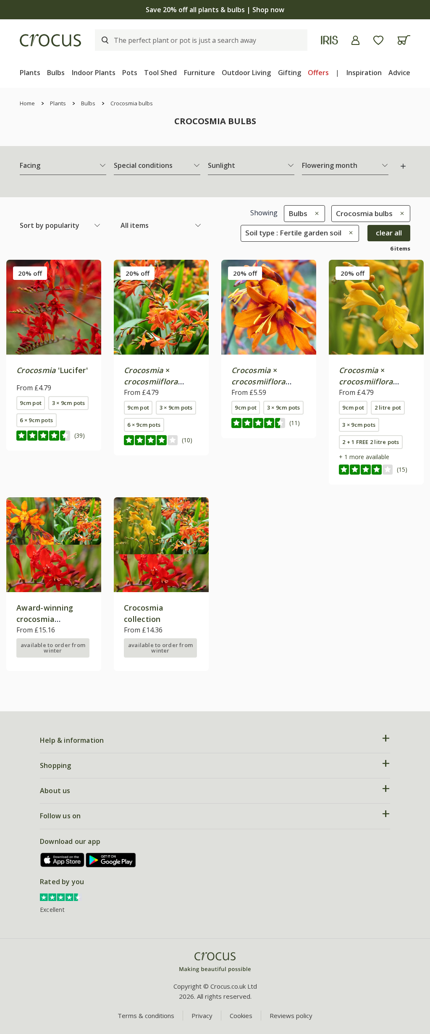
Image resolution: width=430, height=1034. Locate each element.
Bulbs (56, 72)
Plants (30, 72)
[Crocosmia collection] (161, 544)
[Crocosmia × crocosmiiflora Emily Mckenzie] (268, 307)
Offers (318, 72)
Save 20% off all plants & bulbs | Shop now (215, 9)
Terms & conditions (146, 1015)
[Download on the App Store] (62, 860)
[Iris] (329, 40)
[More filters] (403, 166)
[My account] (355, 40)
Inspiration (364, 72)
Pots (129, 72)
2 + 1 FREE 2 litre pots (370, 442)
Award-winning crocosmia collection (44, 619)
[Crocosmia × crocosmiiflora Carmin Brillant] (161, 307)
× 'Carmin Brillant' (154, 381)
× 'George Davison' (370, 381)
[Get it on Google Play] (110, 860)
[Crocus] (50, 40)
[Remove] (314, 213)
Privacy (201, 1015)
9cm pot (31, 403)
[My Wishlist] (378, 40)
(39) (79, 435)
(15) (402, 469)
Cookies (241, 1015)
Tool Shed (160, 72)
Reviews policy (291, 1015)
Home (27, 103)
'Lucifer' (52, 370)
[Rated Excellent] (61, 896)
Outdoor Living (246, 72)
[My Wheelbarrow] (403, 40)
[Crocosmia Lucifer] (53, 307)
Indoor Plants (93, 72)
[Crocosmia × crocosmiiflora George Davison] (376, 307)
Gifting (289, 72)
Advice (399, 72)
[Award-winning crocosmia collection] (53, 544)
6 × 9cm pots (36, 420)
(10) (187, 440)
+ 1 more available (364, 457)
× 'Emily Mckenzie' (262, 381)
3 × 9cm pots (68, 403)
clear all (389, 233)
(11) (294, 423)
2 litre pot (388, 407)
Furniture (199, 72)
